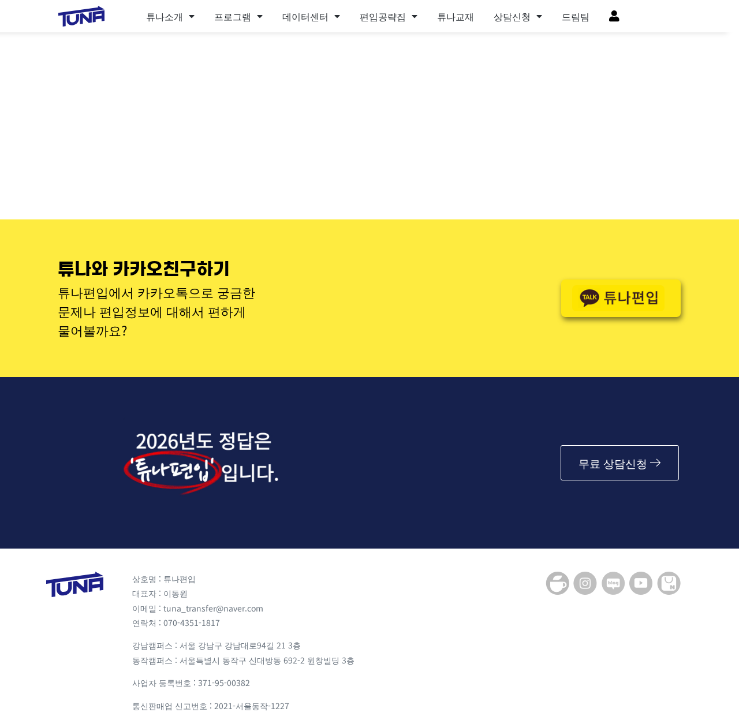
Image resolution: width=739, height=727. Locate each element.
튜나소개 (164, 16)
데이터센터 (305, 16)
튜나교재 (455, 16)
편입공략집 (383, 16)
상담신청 (512, 16)
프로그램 (232, 16)
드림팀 (575, 16)
